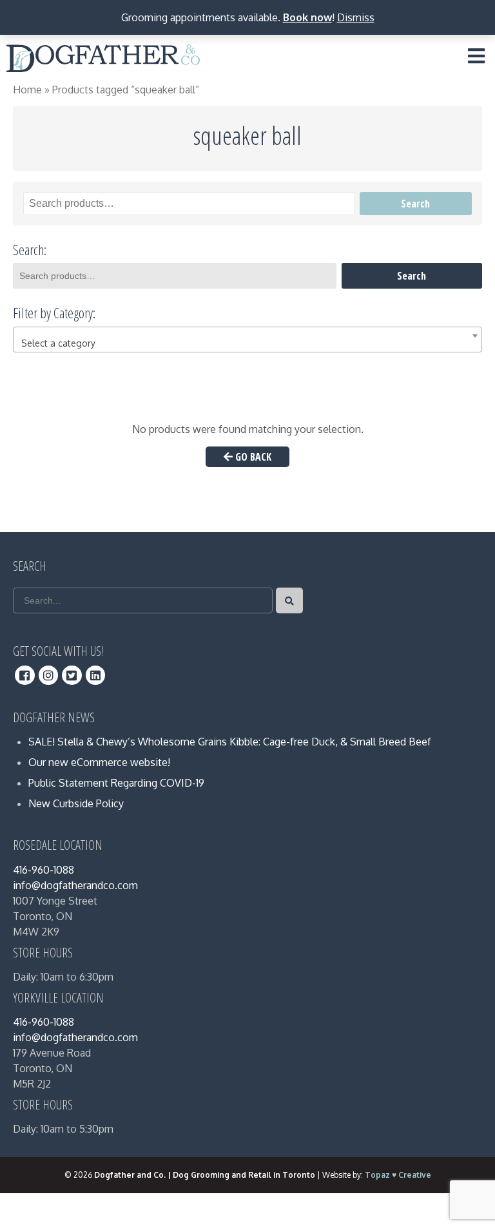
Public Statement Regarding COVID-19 (116, 782)
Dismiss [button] (355, 17)
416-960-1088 (43, 869)
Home (27, 89)
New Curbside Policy (76, 803)
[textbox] (247, 343)
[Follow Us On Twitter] (72, 675)
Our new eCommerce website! (99, 762)
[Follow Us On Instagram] (49, 675)
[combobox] (247, 339)
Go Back (252, 457)
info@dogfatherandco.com (75, 885)
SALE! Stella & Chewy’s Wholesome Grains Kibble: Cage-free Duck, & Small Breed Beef (229, 741)
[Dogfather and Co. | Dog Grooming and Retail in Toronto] (103, 60)
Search (415, 204)
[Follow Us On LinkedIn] (96, 675)
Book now (307, 17)
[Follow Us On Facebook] (25, 675)
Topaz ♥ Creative (398, 1175)
